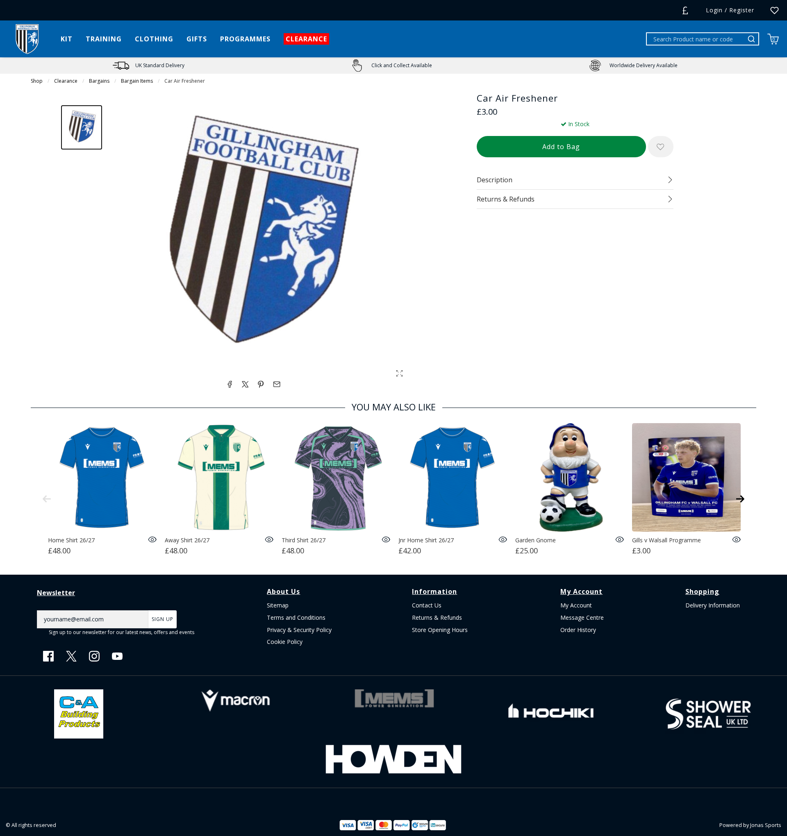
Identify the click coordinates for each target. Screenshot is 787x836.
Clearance (65, 80)
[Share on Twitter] (245, 384)
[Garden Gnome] (569, 477)
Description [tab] (494, 179)
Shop (37, 80)
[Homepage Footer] (78, 713)
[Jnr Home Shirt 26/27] (452, 477)
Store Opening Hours (440, 630)
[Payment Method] (374, 825)
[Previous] (47, 499)
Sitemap (278, 605)
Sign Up (162, 619)
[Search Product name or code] (752, 38)
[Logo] (27, 38)
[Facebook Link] (48, 656)
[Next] (740, 499)
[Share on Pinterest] (260, 384)
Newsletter (56, 592)
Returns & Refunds (437, 617)
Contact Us (426, 605)
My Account (576, 605)
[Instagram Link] (94, 656)
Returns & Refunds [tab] (506, 199)
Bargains (99, 80)
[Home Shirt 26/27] (102, 477)
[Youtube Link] (117, 656)
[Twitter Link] (71, 656)
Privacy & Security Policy (299, 630)
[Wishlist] (774, 10)
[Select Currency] (685, 10)
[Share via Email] (276, 384)
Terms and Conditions (296, 617)
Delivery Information (712, 605)
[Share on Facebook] (229, 384)
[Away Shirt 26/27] (219, 477)
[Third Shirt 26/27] (336, 477)
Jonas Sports (765, 825)
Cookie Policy (285, 642)
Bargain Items (137, 80)
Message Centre (582, 617)
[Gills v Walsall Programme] (686, 477)
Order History (578, 630)
